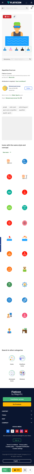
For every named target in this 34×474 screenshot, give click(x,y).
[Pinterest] (17, 431)
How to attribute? (21, 81)
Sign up (17, 440)
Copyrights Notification (22, 446)
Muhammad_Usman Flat (13, 98)
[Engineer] (24, 315)
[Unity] (24, 284)
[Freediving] (24, 238)
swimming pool (23, 107)
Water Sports (16, 95)
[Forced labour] (9, 176)
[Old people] (24, 269)
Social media (17, 426)
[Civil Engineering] (24, 300)
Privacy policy (23, 444)
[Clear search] (23, 8)
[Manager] (24, 192)
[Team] (9, 207)
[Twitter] (12, 431)
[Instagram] (21, 431)
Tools (4, 415)
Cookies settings (17, 448)
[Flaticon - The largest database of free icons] (14, 3)
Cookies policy (10, 446)
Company (5, 423)
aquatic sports (7, 113)
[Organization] (24, 207)
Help (3, 419)
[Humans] (9, 192)
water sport (12, 107)
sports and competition (10, 110)
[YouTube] (26, 431)
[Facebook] (8, 431)
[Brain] (9, 223)
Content (5, 411)
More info (11, 77)
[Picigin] (9, 238)
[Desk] (24, 330)
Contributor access (17, 399)
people (5, 107)
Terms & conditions (12, 444)
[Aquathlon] (24, 253)
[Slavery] (9, 161)
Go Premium (17, 404)
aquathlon (22, 110)
